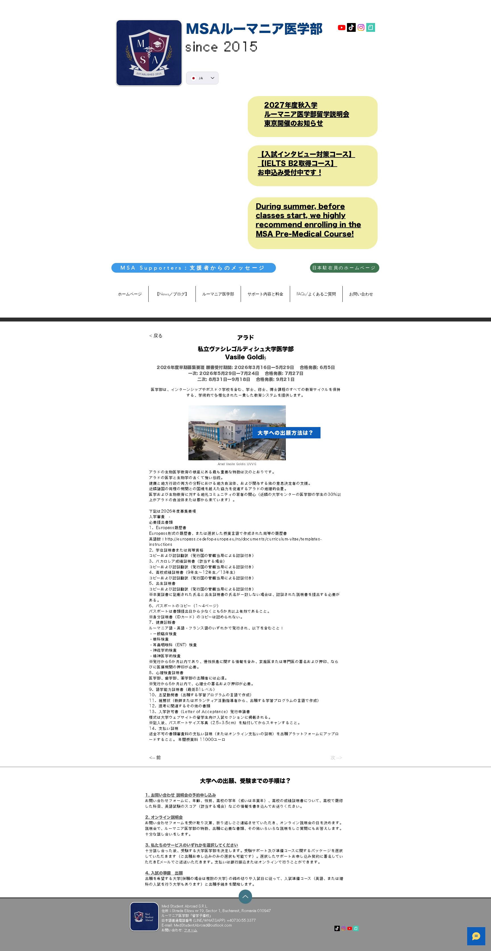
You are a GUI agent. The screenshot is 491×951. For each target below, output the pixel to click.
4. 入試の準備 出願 (164, 873)
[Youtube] (341, 27)
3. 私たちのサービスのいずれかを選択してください (191, 845)
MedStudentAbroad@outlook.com (203, 925)
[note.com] (370, 27)
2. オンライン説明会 (164, 817)
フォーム (190, 930)
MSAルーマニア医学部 (254, 28)
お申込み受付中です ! (289, 172)
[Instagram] (361, 27)
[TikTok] (351, 27)
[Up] (245, 897)
